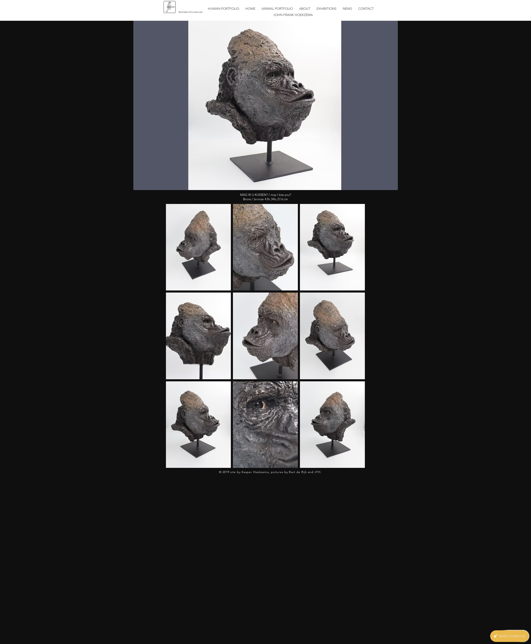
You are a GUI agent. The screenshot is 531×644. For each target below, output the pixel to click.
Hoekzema (260, 472)
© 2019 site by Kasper (235, 472)
